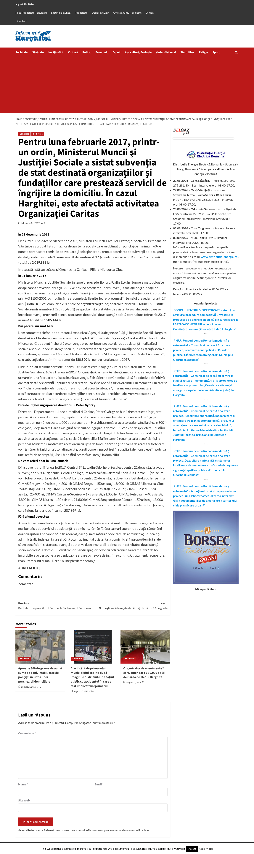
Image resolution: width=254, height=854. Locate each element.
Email (99, 784)
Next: (133, 605)
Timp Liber (187, 52)
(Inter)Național (166, 52)
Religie (203, 52)
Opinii (116, 52)
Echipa (150, 12)
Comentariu (27, 733)
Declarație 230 (100, 12)
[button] (236, 52)
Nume (23, 784)
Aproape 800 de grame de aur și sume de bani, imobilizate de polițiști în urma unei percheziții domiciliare (40, 675)
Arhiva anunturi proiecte (127, 12)
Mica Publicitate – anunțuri (31, 12)
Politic (86, 52)
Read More (206, 848)
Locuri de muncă (60, 12)
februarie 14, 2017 (30, 223)
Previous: (54, 605)
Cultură (73, 52)
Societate (21, 52)
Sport (216, 52)
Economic (101, 52)
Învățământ (55, 52)
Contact (22, 21)
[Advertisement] (127, 85)
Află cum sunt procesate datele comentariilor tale (117, 830)
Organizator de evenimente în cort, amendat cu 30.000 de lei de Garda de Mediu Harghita (144, 673)
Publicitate (81, 12)
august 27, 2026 (28, 687)
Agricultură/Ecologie (138, 52)
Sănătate (38, 52)
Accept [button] (192, 848)
